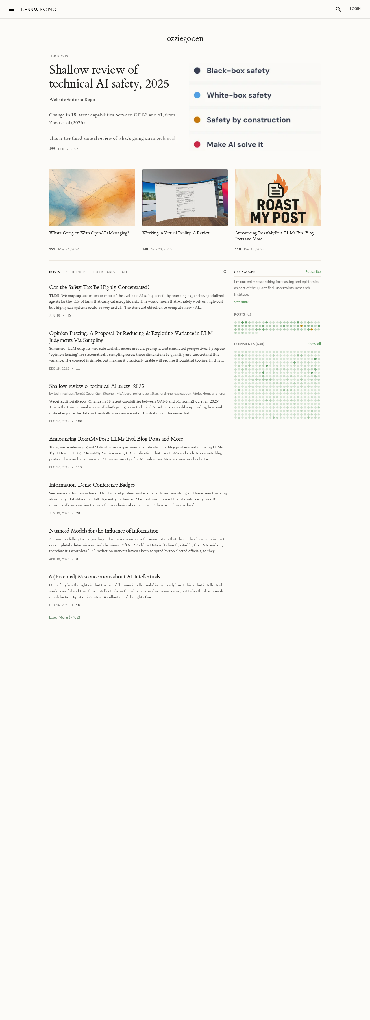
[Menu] (11, 9)
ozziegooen (185, 38)
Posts (54, 272)
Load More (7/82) (64, 617)
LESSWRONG (38, 9)
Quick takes (104, 272)
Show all (314, 344)
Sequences (76, 272)
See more (241, 302)
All (124, 272)
